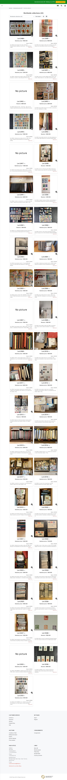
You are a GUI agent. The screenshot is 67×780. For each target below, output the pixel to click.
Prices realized (12, 740)
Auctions (10, 8)
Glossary (10, 721)
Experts (10, 736)
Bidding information (13, 734)
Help (10, 725)
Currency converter (38, 755)
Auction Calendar (12, 738)
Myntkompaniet (37, 750)
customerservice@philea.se (14, 763)
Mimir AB (36, 748)
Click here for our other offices (15, 766)
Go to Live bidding (60, 1)
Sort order (38, 16)
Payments (11, 719)
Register (36, 719)
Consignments (37, 732)
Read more (30, 47)
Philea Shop (36, 751)
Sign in (35, 717)
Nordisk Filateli (37, 753)
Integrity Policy (12, 723)
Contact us (11, 717)
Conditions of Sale (12, 732)
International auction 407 (17, 8)
